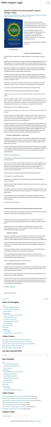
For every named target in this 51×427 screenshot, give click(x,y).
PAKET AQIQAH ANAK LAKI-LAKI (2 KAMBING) (13, 315)
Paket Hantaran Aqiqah (7, 325)
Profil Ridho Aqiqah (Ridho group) (11, 307)
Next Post (47, 298)
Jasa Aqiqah (22, 15)
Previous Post (5, 298)
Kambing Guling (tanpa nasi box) (11, 321)
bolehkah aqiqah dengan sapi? (12, 15)
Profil (3, 305)
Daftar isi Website (8, 311)
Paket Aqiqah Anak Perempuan (10, 317)
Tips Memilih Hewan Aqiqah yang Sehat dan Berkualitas (14, 406)
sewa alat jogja (37, 421)
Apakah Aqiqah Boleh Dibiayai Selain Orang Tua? (13, 346)
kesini (29, 260)
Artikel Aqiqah (5, 327)
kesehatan (39, 15)
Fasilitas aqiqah (7, 331)
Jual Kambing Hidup (8, 323)
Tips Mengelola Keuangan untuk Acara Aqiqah (12, 408)
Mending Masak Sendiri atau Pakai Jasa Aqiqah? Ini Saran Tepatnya (17, 341)
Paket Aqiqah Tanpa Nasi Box (10, 319)
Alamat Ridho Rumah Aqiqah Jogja (11, 309)
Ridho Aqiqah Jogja (11, 2)
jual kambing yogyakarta (30, 15)
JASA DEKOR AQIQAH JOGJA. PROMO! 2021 (13, 333)
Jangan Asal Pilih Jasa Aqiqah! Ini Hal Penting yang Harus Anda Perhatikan (18, 343)
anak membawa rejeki (14, 155)
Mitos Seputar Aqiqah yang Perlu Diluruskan (12, 348)
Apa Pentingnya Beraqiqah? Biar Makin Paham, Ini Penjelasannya (16, 339)
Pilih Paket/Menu (6, 313)
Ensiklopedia (12, 286)
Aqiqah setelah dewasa (14, 202)
